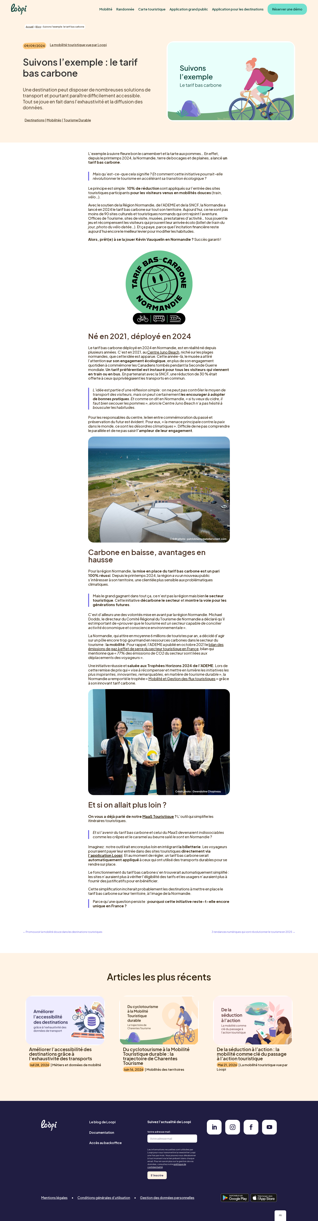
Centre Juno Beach (163, 352)
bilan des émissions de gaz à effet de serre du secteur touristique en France (156, 646)
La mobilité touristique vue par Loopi (78, 45)
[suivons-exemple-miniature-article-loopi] (214, 1133)
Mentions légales (54, 1197)
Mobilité (105, 9)
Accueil (29, 26)
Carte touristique (151, 9)
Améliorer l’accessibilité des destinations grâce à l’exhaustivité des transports (60, 1053)
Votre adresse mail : (159, 1131)
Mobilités (54, 120)
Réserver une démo (287, 9)
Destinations (35, 120)
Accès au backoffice (105, 1143)
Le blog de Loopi (102, 1122)
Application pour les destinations (238, 9)
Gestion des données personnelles (167, 1197)
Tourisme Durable (77, 120)
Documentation (101, 1132)
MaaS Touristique (158, 816)
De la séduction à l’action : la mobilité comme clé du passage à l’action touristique (252, 1053)
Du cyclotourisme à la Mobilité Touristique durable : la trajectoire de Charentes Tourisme (156, 1056)
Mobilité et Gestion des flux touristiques (181, 678)
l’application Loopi (105, 855)
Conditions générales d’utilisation (103, 1197)
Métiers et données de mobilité (76, 1065)
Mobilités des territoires (165, 1069)
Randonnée (125, 9)
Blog (38, 26)
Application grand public (188, 9)
